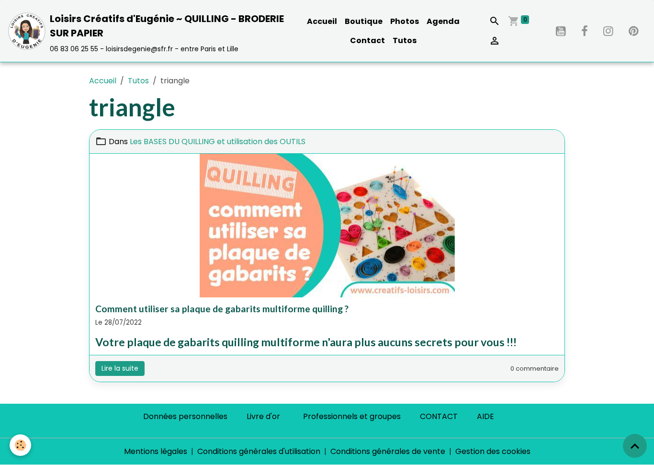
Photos (404, 21)
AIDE (485, 416)
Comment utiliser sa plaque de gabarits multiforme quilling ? (222, 308)
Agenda (443, 21)
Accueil (322, 21)
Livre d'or (263, 416)
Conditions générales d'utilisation (258, 451)
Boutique (364, 21)
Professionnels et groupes (352, 416)
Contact (367, 40)
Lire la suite (119, 368)
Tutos (405, 40)
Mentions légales (155, 451)
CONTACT (439, 416)
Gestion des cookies (492, 451)
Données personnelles (185, 416)
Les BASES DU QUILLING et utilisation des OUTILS (217, 141)
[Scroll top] (635, 446)
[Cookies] (20, 445)
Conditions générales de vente (387, 451)
